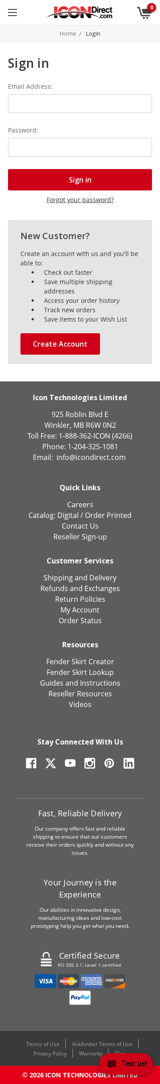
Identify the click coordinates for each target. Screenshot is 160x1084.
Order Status (80, 620)
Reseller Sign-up (80, 537)
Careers (80, 504)
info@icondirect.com (91, 457)
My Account (80, 610)
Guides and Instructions (80, 683)
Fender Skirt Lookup (80, 672)
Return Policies (80, 599)
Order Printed (108, 515)
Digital (68, 515)
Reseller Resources (80, 694)
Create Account (60, 344)
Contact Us (80, 526)
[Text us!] (126, 1066)
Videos (80, 704)
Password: (23, 130)
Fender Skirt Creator (80, 661)
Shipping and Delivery (80, 578)
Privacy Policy (50, 1053)
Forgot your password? (80, 199)
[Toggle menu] (12, 12)
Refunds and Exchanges (80, 588)
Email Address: (30, 86)
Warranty (90, 1053)
